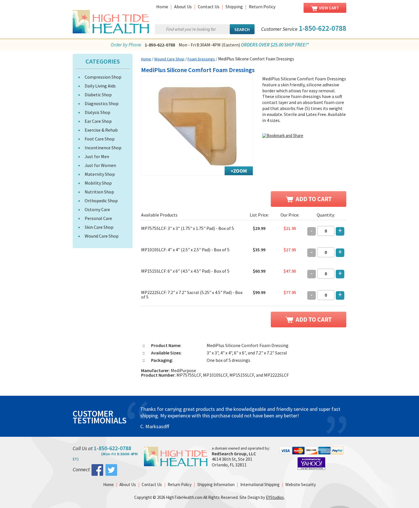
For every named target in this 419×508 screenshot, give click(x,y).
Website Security (300, 484)
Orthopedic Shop (101, 200)
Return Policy (262, 6)
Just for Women (100, 165)
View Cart (329, 8)
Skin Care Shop (99, 227)
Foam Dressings (201, 59)
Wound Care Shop (102, 236)
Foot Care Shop (100, 139)
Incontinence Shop (103, 147)
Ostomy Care (97, 209)
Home (162, 6)
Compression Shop (103, 77)
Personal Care (98, 218)
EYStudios (275, 497)
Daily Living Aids (100, 86)
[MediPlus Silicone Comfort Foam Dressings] (197, 125)
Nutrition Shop (99, 192)
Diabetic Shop (98, 94)
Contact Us (208, 6)
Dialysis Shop (97, 112)
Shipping (234, 6)
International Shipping (260, 484)
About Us (183, 6)
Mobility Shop (98, 183)
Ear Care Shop (98, 121)
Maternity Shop (100, 174)
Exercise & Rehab (101, 130)
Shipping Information (216, 484)
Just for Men (97, 156)
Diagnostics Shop (102, 103)
